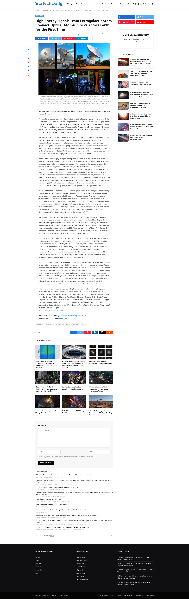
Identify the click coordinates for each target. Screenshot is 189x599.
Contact (119, 595)
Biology (69, 4)
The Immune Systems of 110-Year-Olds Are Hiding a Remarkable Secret (141, 73)
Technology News (82, 579)
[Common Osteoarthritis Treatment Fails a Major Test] (123, 84)
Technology (132, 4)
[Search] (153, 4)
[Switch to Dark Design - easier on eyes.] (149, 4)
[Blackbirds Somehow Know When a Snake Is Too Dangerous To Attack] (123, 106)
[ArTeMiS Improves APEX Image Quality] (74, 401)
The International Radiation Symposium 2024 (48, 499)
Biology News (80, 557)
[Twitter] (29, 53)
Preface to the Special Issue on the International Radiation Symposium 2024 (57, 487)
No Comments (97, 34)
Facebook (38, 557)
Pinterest (38, 567)
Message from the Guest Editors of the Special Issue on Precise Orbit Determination (60, 510)
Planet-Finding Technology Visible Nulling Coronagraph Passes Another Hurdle (46, 389)
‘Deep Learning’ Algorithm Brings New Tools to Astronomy (100, 362)
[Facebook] (29, 49)
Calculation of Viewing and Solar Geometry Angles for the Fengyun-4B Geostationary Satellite (62, 475)
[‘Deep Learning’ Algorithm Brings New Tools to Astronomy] (101, 352)
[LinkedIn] (29, 58)
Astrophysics (49, 324)
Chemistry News (81, 560)
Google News (63, 318)
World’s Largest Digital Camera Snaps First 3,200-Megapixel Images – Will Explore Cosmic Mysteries (73, 364)
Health (96, 4)
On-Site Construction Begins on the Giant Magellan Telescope (73, 388)
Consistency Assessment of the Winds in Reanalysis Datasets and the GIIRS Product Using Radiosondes (66, 515)
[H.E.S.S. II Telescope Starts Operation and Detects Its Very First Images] (101, 401)
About (112, 595)
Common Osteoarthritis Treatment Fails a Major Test (140, 83)
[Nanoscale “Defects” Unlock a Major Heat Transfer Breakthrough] (123, 138)
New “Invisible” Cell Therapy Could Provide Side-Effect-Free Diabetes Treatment (141, 127)
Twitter (37, 560)
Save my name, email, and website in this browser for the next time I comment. (66, 457)
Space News (80, 576)
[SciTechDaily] (48, 4)
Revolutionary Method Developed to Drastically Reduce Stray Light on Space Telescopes (46, 364)
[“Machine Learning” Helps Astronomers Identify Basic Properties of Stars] (101, 377)
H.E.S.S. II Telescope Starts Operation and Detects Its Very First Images (100, 413)
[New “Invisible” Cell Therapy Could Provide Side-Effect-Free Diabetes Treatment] (123, 127)
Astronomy (39, 324)
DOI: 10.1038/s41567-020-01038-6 (50, 310)
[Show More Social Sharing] (91, 38)
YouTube (38, 564)
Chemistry (79, 4)
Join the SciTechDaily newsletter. (73, 315)
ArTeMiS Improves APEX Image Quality (73, 412)
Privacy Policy (139, 595)
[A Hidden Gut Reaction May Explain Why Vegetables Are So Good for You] (123, 116)
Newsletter (39, 570)
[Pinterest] (29, 62)
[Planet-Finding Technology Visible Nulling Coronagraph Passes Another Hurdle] (47, 377)
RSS (36, 573)
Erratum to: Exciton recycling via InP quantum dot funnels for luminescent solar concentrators (62, 527)
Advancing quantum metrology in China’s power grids (51, 504)
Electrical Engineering (72, 324)
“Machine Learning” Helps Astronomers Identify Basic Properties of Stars (99, 389)
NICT (83, 324)
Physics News (80, 570)
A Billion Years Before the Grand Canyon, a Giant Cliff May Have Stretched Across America (140, 62)
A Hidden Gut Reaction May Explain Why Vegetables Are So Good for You (141, 116)
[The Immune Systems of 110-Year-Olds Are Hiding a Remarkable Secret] (123, 74)
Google (51, 318)
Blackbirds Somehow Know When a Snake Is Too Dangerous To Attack (140, 105)
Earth (88, 4)
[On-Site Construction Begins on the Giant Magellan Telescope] (74, 377)
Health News (80, 567)
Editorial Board (128, 595)
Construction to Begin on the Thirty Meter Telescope (46, 412)
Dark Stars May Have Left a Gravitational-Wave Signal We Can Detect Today (141, 95)
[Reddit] (29, 75)
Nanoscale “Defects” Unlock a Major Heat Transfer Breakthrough (141, 137)
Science (114, 4)
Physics (104, 4)
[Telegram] (29, 66)
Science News (81, 573)
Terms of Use (150, 595)
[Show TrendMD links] (112, 535)
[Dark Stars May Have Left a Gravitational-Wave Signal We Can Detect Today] (123, 95)
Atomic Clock (60, 324)
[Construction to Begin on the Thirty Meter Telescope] (47, 401)
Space (122, 4)
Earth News (80, 564)
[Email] (29, 71)
